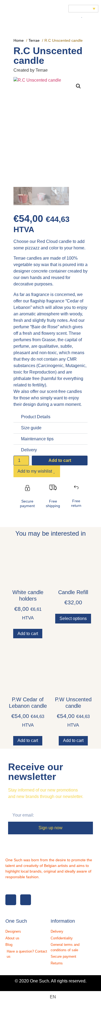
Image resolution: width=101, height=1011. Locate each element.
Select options (73, 618)
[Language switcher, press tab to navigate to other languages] (83, 8)
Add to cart (59, 460)
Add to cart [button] (28, 633)
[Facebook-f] (10, 899)
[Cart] (90, 16)
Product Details (35, 416)
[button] (7, 12)
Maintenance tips (37, 439)
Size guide (31, 428)
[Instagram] (25, 899)
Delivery (29, 450)
